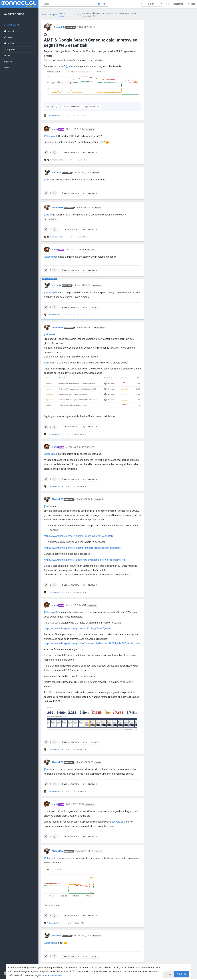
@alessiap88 (51, 136)
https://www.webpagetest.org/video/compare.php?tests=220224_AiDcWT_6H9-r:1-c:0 (92, 643)
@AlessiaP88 (90, 129)
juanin (55, 129)
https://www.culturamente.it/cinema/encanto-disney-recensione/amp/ (82, 547)
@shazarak (101, 327)
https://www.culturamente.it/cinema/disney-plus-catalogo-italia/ (79, 536)
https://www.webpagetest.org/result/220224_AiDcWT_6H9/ (77, 628)
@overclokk (118, 821)
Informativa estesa (52, 975)
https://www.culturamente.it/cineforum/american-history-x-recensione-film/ (85, 559)
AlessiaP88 (59, 27)
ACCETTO (182, 974)
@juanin (69, 66)
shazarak (56, 172)
